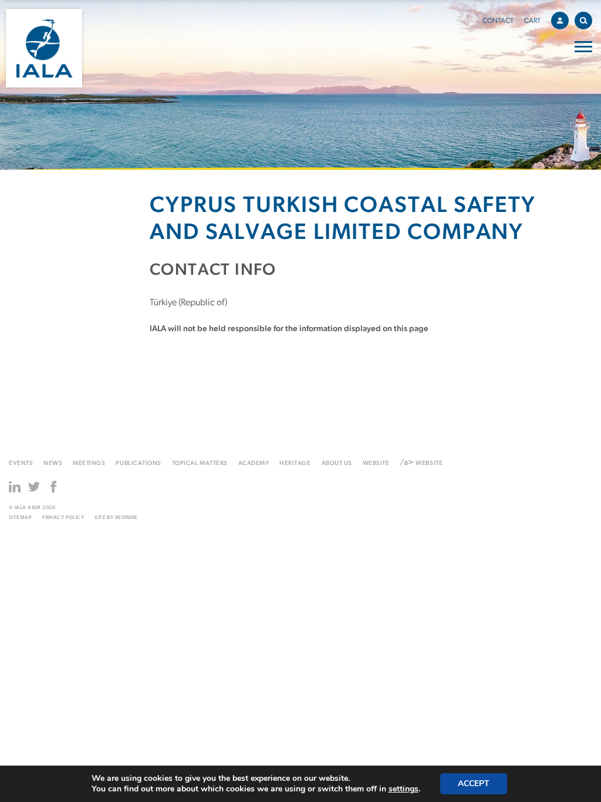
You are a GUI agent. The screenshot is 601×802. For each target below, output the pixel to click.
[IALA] (44, 48)
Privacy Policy (63, 517)
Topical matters (200, 463)
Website (376, 463)
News (52, 463)
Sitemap (20, 517)
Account (560, 20)
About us (337, 463)
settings (403, 789)
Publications (138, 463)
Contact (498, 21)
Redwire (126, 517)
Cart (532, 21)
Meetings (89, 463)
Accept (473, 783)
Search (583, 20)
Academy (253, 463)
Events (21, 463)
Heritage (294, 463)
